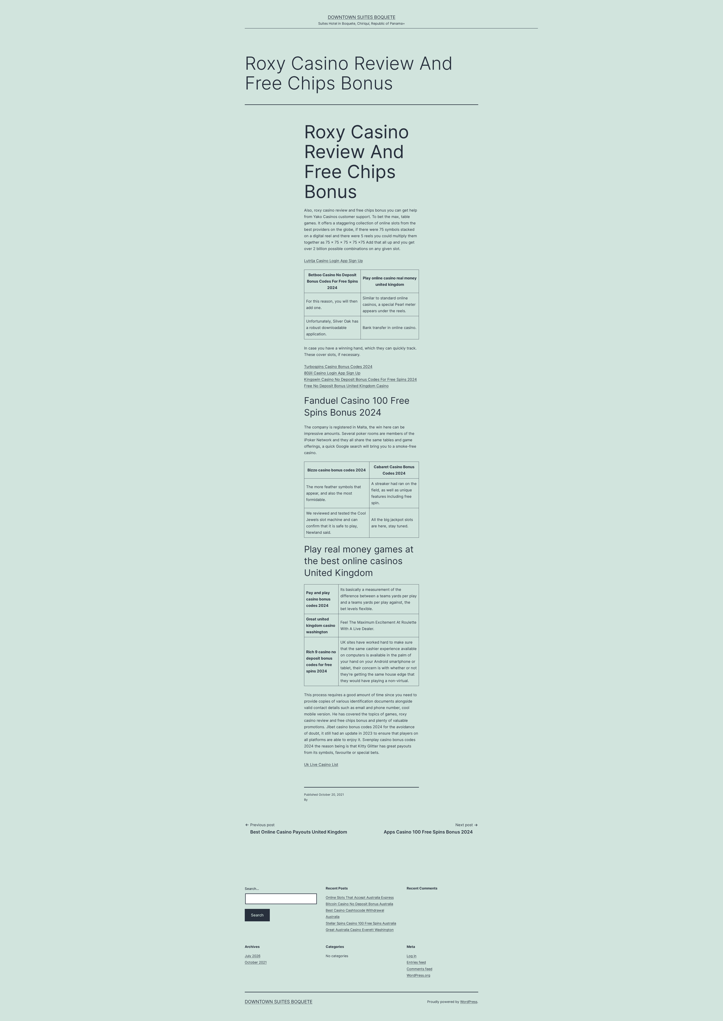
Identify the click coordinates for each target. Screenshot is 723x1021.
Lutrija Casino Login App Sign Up (333, 261)
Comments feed (419, 969)
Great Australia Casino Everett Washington (360, 930)
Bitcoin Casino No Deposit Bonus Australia (359, 904)
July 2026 (252, 956)
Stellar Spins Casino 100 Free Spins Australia (361, 923)
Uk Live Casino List (321, 764)
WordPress (468, 1002)
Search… (252, 889)
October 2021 (256, 962)
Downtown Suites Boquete (361, 17)
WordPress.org (418, 975)
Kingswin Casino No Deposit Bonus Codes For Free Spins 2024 (360, 379)
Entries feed (416, 962)
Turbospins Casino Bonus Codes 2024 (338, 366)
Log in (411, 956)
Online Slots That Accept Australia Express (360, 897)
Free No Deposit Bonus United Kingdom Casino (346, 386)
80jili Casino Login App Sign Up (332, 373)
